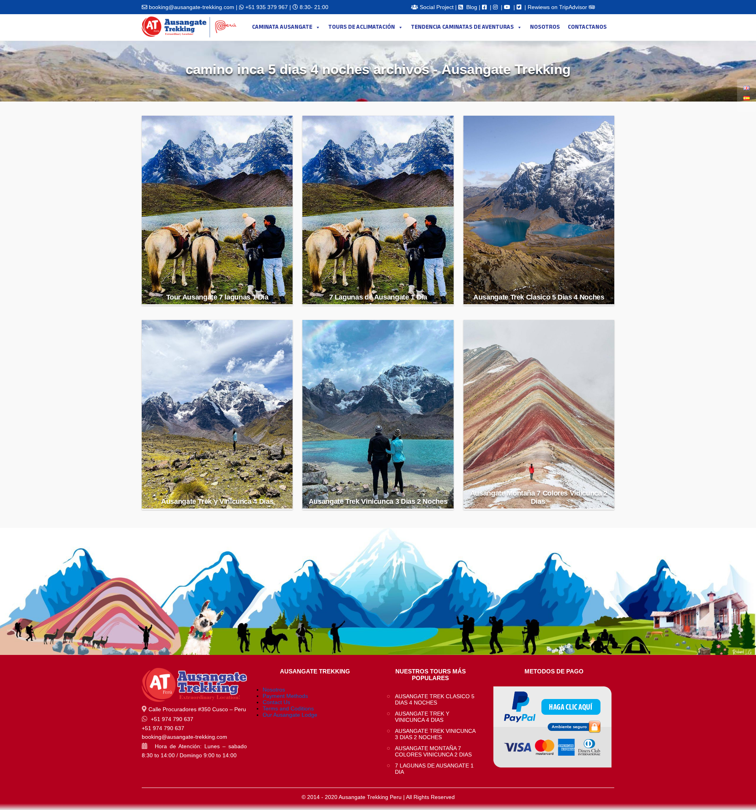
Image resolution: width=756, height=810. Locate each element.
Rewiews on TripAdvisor (558, 7)
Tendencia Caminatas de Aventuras (462, 27)
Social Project (437, 7)
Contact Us (276, 702)
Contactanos (587, 27)
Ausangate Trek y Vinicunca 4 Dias (217, 501)
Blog (472, 7)
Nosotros (545, 27)
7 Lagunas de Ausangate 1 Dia (378, 297)
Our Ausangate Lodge (290, 715)
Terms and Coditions (288, 708)
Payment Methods (285, 696)
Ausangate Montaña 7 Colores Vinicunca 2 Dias (539, 497)
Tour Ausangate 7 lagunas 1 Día (217, 297)
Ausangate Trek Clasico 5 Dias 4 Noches (538, 297)
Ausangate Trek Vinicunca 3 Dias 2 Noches (378, 501)
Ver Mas (217, 277)
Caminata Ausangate (282, 27)
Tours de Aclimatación (361, 27)
